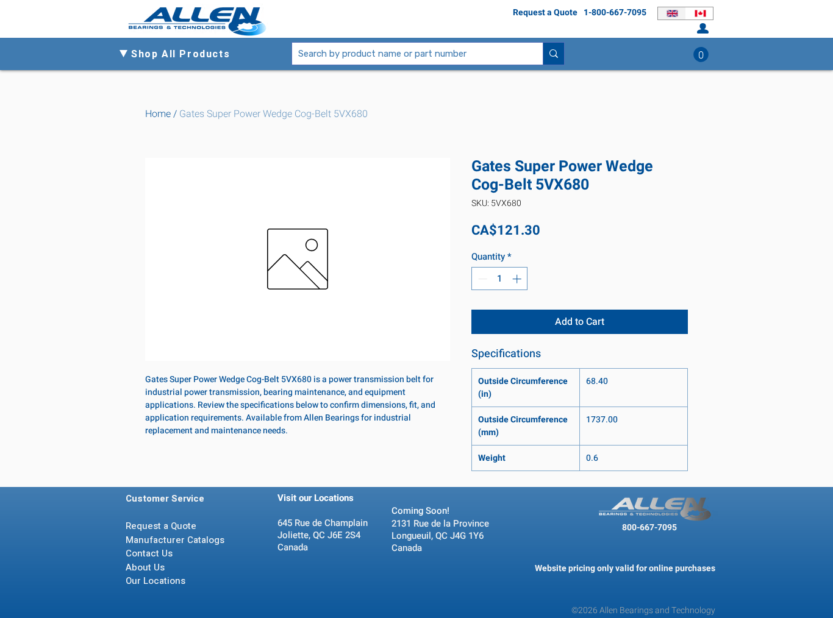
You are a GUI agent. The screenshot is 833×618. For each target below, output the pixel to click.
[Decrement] (481, 279)
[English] (671, 13)
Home (158, 114)
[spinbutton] (500, 279)
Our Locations (157, 581)
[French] (699, 13)
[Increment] (518, 279)
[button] (185, 54)
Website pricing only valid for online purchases (625, 568)
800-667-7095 (649, 527)
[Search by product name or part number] (553, 54)
